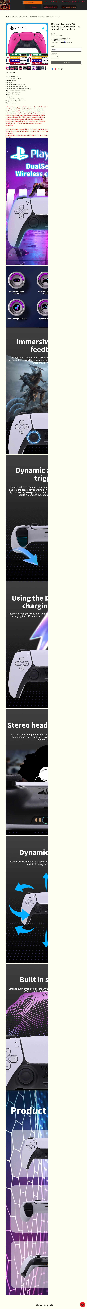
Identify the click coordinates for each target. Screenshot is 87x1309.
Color (53, 46)
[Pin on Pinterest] (55, 69)
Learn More (64, 40)
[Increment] (58, 56)
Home (7, 16)
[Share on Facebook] (52, 69)
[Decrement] (52, 56)
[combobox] (66, 50)
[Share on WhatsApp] (59, 69)
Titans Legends (43, 1305)
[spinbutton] (55, 56)
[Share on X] (62, 69)
